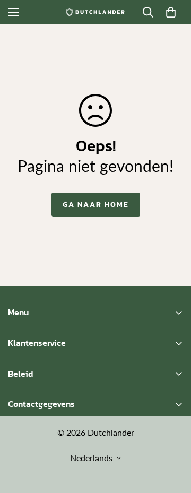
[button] (171, 12)
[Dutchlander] (95, 12)
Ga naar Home (96, 204)
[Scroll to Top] (172, 436)
